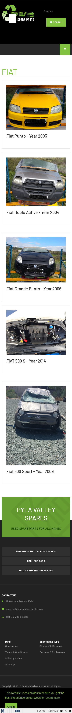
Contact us (11, 646)
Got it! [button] (11, 706)
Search (48, 11)
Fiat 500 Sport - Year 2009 (30, 471)
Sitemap (10, 664)
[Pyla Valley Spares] (18, 13)
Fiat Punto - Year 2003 (26, 135)
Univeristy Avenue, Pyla (19, 601)
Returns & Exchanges (52, 652)
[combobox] (12, 18)
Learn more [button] (53, 697)
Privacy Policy (13, 658)
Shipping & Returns (50, 646)
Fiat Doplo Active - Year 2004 (32, 212)
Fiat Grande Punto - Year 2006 (33, 288)
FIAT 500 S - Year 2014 (26, 360)
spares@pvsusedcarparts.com (24, 609)
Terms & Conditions (16, 652)
